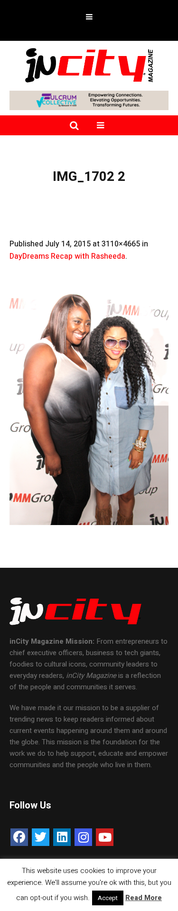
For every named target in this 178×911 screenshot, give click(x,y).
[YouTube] (104, 837)
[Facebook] (19, 837)
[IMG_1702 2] (89, 405)
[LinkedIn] (62, 837)
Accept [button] (108, 897)
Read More (143, 897)
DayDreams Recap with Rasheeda (67, 256)
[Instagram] (83, 837)
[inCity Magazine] (89, 64)
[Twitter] (40, 837)
